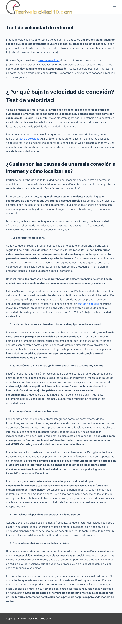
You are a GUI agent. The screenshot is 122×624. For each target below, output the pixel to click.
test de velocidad (48, 60)
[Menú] (114, 7)
